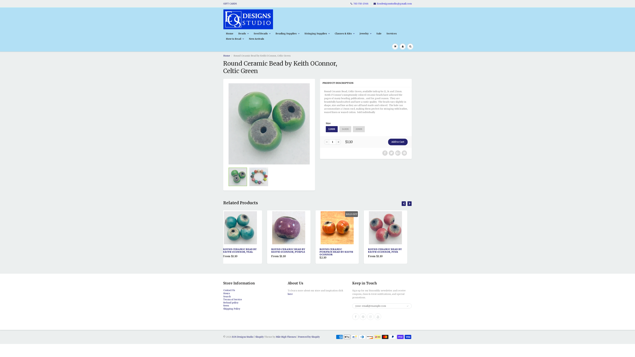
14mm (345, 129)
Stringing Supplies (315, 33)
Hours (226, 293)
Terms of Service (232, 299)
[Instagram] (370, 316)
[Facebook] (355, 316)
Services (391, 33)
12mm (331, 129)
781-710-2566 (360, 3)
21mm (359, 129)
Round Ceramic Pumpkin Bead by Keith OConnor (293, 252)
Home (229, 33)
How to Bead (233, 38)
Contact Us (229, 290)
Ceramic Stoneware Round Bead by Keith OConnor (388, 252)
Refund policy (230, 302)
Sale (378, 33)
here (290, 294)
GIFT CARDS (230, 3)
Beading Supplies (286, 33)
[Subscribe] (407, 306)
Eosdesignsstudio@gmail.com (394, 3)
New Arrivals (256, 38)
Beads (242, 33)
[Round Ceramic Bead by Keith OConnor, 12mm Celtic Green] (269, 124)
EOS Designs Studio (242, 337)
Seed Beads (261, 33)
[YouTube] (378, 316)
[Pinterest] (363, 316)
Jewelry (364, 33)
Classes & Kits (343, 33)
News (226, 305)
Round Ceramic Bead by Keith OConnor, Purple (244, 250)
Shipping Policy (231, 308)
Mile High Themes (286, 337)
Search (227, 296)
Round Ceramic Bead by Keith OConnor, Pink (341, 250)
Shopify (259, 337)
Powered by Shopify (309, 337)
